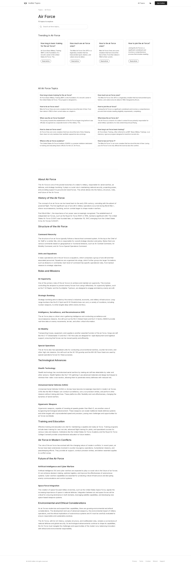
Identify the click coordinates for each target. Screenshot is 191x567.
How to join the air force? (139, 43)
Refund (155, 561)
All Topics (141, 3)
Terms (141, 561)
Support (162, 561)
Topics (40, 10)
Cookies (148, 561)
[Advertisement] (95, 74)
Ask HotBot (161, 3)
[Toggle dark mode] (150, 3)
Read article (46, 61)
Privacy (134, 561)
